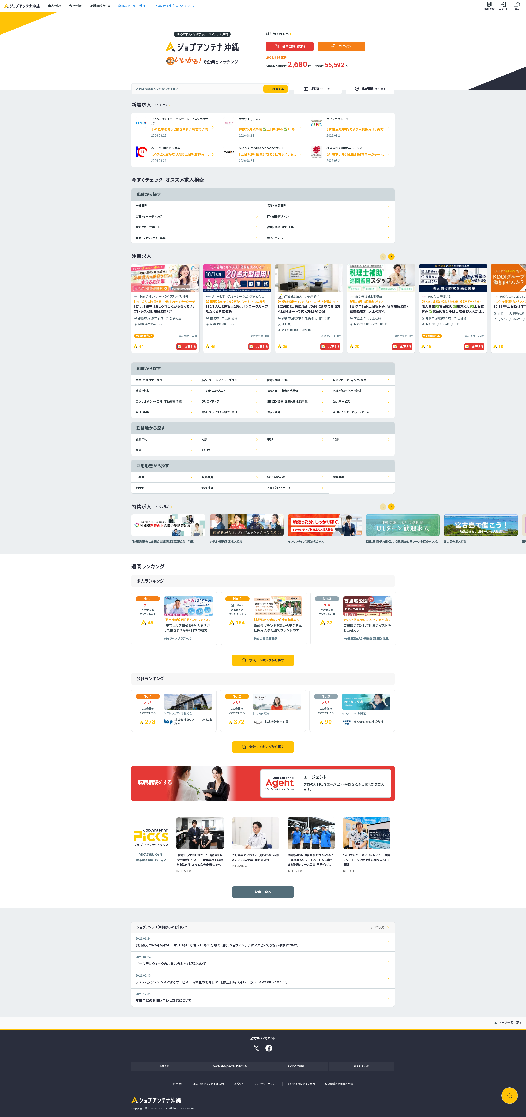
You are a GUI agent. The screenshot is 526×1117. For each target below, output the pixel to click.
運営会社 (239, 1083)
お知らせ (164, 1066)
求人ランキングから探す (266, 660)
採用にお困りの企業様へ (133, 5)
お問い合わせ (361, 1066)
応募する (190, 346)
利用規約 (178, 1083)
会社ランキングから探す (266, 747)
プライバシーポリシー (266, 1083)
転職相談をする (100, 5)
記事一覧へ (263, 892)
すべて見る (161, 104)
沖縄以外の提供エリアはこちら (174, 5)
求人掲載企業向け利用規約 (208, 1083)
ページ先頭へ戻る (510, 1022)
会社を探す (76, 5)
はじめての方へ (277, 34)
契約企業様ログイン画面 (301, 1083)
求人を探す (55, 5)
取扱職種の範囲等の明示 (339, 1083)
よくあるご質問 (295, 1066)
